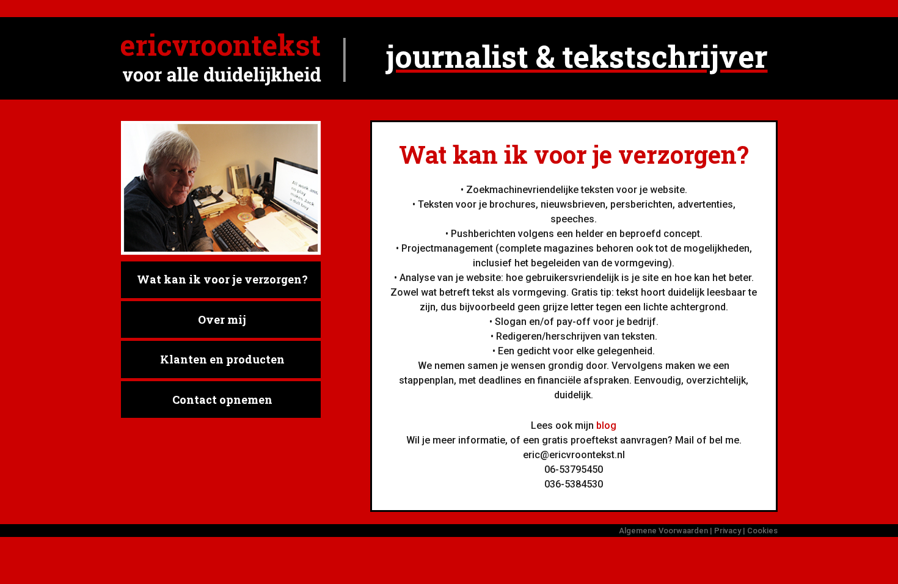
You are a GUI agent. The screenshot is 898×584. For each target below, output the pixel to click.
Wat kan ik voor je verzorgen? (222, 279)
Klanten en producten (222, 359)
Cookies (762, 530)
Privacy (727, 530)
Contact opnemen (222, 399)
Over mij (222, 319)
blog (606, 425)
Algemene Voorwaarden (663, 530)
